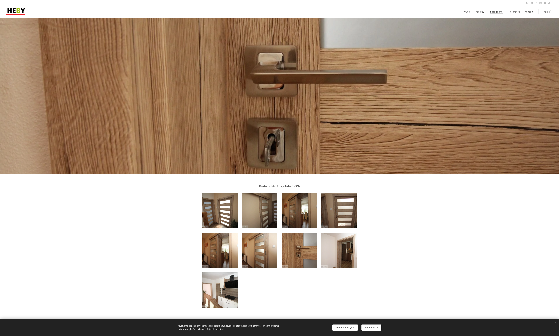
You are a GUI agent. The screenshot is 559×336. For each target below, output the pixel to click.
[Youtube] (545, 2)
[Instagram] (536, 2)
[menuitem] (468, 11)
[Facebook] (527, 2)
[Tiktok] (549, 2)
